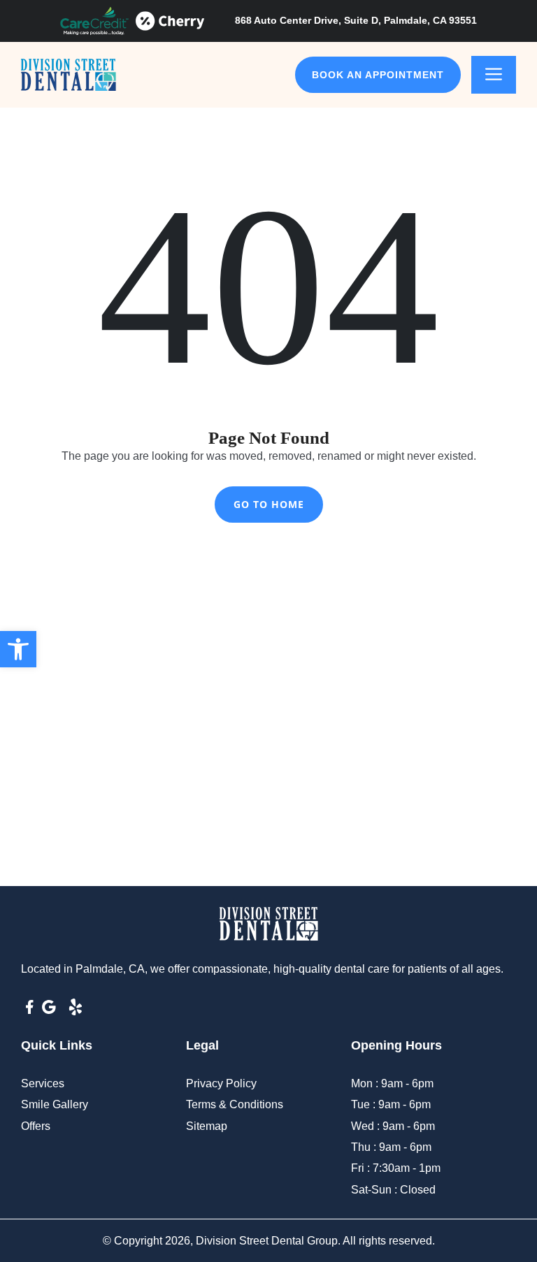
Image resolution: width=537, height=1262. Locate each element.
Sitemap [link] (206, 1126)
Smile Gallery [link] (54, 1104)
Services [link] (42, 1083)
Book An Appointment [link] (378, 74)
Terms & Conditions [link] (234, 1104)
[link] (18, 649)
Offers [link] (35, 1126)
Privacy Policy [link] (221, 1083)
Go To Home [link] (269, 504)
